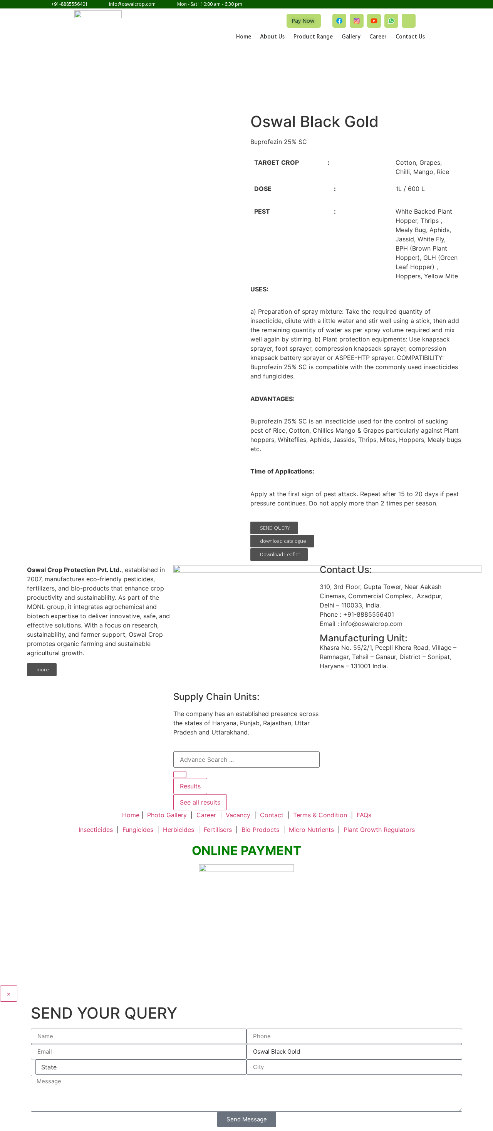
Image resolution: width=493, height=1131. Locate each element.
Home (243, 37)
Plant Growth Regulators (379, 829)
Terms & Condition (320, 815)
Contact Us (410, 37)
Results (190, 786)
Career (378, 37)
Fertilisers (218, 829)
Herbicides (178, 829)
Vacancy (238, 815)
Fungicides (137, 829)
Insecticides (96, 829)
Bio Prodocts (260, 829)
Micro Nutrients (311, 829)
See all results (200, 802)
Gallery (351, 37)
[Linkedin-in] (409, 21)
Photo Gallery (167, 815)
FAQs (364, 815)
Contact (271, 815)
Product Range (313, 37)
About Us (272, 37)
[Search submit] (179, 774)
